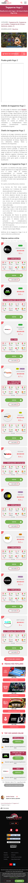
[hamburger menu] (25, 2)
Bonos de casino (14, 695)
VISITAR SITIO (18, 741)
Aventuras (4, 26)
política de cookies (14, 877)
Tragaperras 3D (13, 22)
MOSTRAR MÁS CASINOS (13, 659)
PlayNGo (24, 109)
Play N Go (15, 29)
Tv (13, 26)
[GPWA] (13, 846)
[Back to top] (25, 870)
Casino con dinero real (14, 711)
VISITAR (14, 275)
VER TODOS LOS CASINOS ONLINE (14, 785)
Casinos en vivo (14, 727)
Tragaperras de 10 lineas (17, 24)
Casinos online (14, 680)
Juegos (10, 26)
